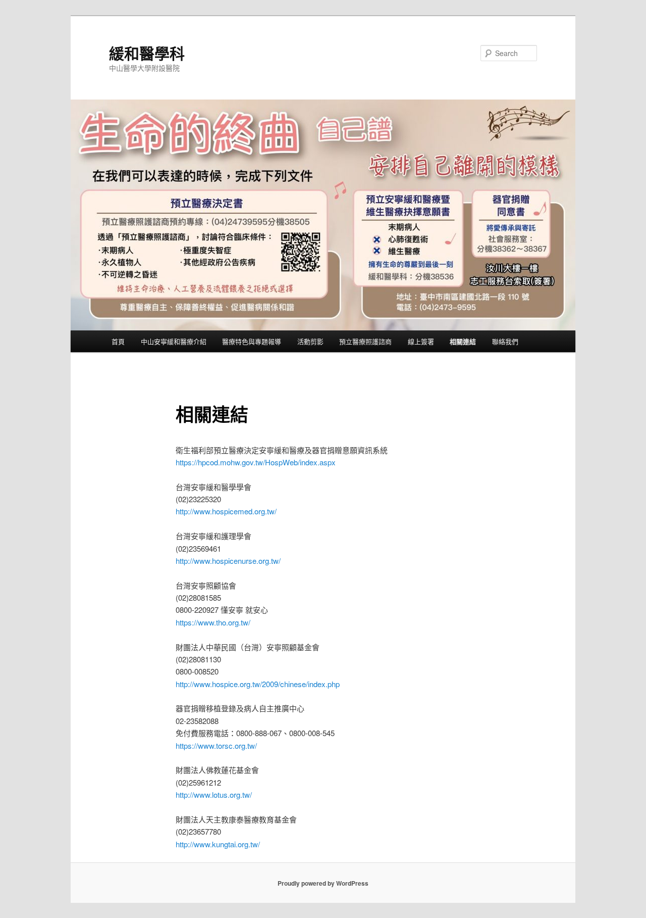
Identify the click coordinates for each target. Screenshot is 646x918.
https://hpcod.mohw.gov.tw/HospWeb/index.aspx (256, 462)
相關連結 (463, 341)
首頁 (118, 341)
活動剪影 (310, 341)
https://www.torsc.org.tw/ (216, 745)
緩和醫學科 (147, 53)
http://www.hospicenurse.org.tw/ (228, 560)
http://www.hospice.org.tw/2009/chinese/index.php (258, 684)
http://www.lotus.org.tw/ (214, 794)
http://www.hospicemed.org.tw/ (226, 511)
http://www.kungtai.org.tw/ (218, 844)
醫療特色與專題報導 (251, 341)
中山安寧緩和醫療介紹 (173, 341)
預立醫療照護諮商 (365, 341)
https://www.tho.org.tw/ (213, 622)
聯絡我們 (505, 341)
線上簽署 (421, 341)
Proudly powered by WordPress (323, 883)
